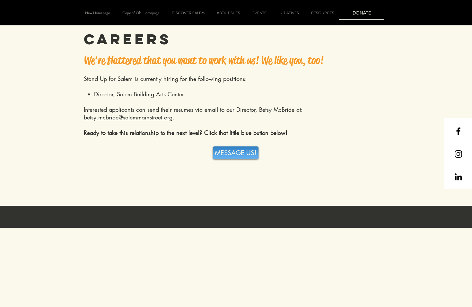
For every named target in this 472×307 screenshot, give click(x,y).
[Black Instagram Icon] (458, 154)
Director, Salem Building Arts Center (139, 94)
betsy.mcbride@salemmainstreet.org (128, 117)
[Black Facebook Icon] (458, 131)
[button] (188, 13)
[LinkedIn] (458, 177)
